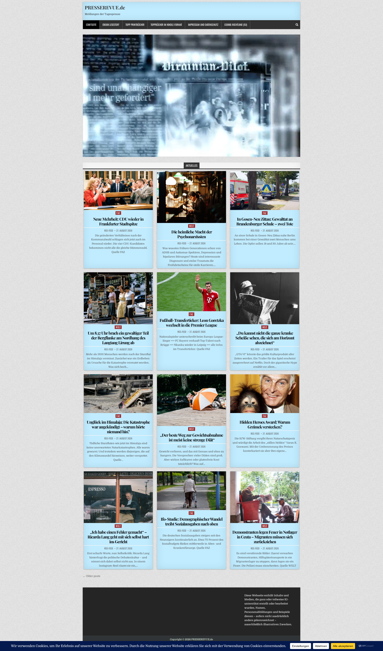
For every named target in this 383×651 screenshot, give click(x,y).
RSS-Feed (108, 230)
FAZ (118, 213)
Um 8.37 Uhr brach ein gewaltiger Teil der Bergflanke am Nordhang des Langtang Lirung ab (118, 337)
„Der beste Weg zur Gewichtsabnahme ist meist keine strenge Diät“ (191, 437)
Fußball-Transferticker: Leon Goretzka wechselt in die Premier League (192, 322)
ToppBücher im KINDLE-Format (166, 25)
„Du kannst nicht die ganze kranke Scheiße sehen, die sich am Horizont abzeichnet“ (264, 337)
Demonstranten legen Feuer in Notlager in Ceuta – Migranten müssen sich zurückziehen (264, 536)
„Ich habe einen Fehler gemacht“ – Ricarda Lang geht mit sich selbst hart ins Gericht (118, 536)
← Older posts (91, 576)
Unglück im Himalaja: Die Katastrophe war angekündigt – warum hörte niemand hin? (118, 426)
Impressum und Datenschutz (203, 25)
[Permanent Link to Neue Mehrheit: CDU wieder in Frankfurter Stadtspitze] (118, 190)
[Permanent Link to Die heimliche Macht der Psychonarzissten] (191, 197)
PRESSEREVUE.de (105, 7)
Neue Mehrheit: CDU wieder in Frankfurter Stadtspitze (118, 221)
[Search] (297, 24)
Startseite (91, 25)
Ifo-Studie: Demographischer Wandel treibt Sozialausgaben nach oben (191, 521)
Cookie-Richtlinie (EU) (235, 25)
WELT (191, 226)
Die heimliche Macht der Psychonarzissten (191, 234)
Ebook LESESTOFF (111, 25)
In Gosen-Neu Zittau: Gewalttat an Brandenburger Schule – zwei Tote (264, 221)
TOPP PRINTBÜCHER (134, 25)
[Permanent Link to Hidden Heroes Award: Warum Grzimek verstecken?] (264, 393)
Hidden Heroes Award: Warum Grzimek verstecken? (265, 424)
